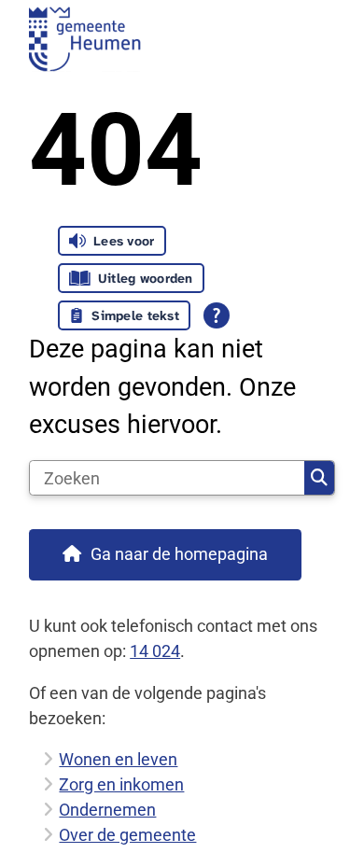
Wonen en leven (118, 759)
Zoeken (319, 478)
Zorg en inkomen (121, 784)
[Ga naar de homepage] (182, 38)
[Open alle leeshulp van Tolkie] (216, 315)
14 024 (155, 651)
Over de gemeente (127, 835)
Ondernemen (107, 809)
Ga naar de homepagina (179, 554)
